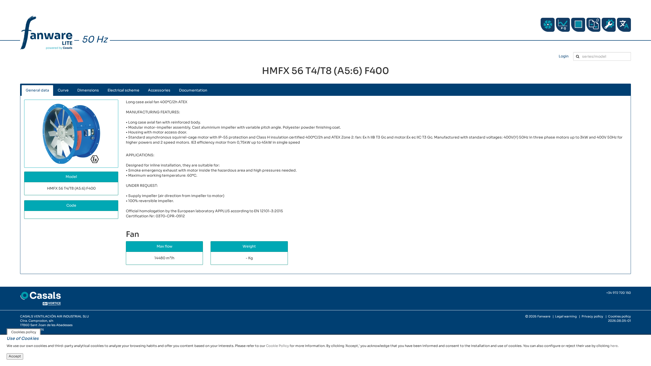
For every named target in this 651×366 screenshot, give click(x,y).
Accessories (159, 90)
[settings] (609, 25)
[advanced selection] (563, 25)
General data (37, 90)
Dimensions (88, 90)
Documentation (193, 90)
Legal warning (566, 316)
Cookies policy (619, 316)
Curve (63, 90)
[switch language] (624, 25)
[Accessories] (578, 25)
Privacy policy (592, 316)
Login (564, 56)
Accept (15, 356)
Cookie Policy (277, 346)
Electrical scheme (123, 90)
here (614, 346)
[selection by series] (548, 25)
